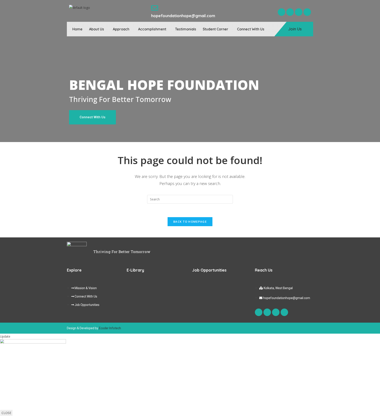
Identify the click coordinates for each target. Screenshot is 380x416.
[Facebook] (281, 12)
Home (77, 29)
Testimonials (185, 29)
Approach (121, 29)
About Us (96, 29)
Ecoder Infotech (110, 328)
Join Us (295, 28)
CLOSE (6, 413)
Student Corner (215, 29)
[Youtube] (298, 12)
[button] (98, 29)
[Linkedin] (307, 12)
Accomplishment (152, 29)
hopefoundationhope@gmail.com (183, 15)
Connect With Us (250, 29)
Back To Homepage (190, 222)
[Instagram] (290, 12)
